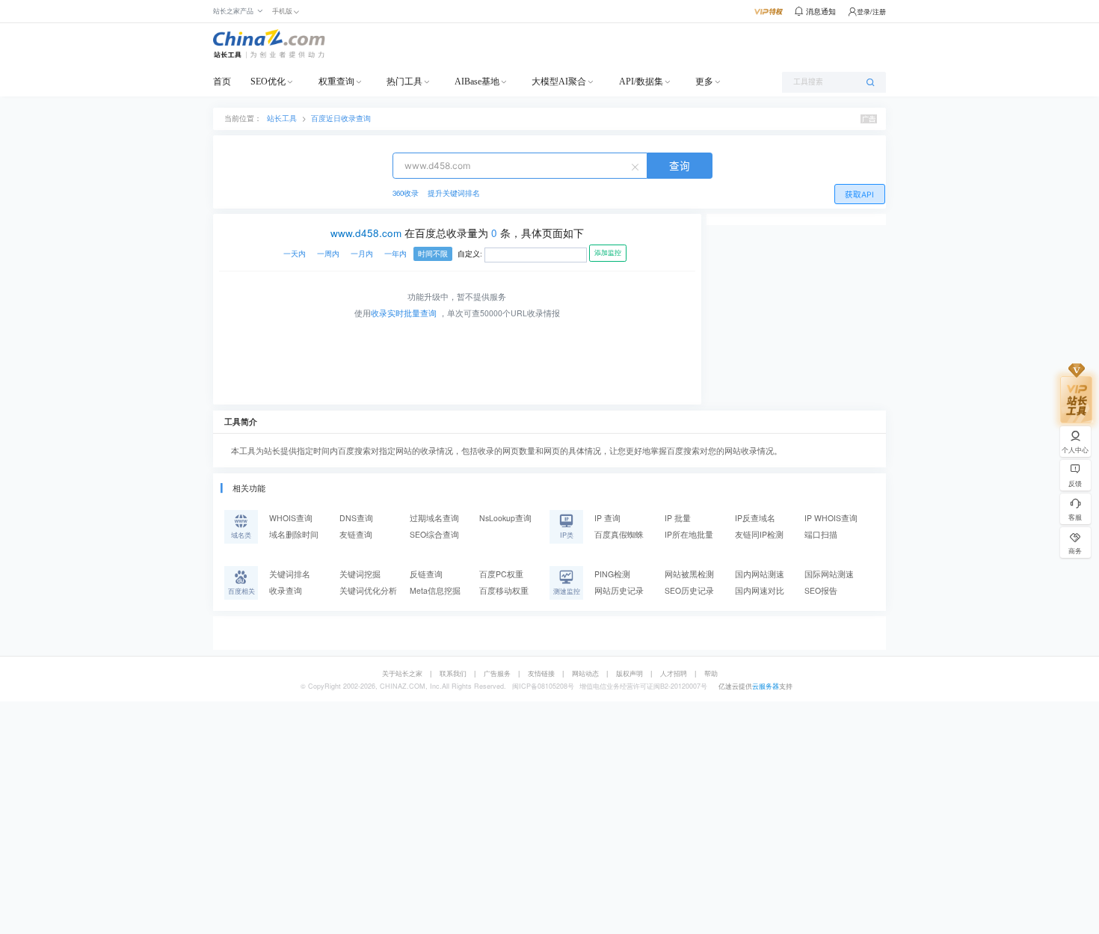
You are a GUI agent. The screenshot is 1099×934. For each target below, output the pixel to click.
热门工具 (404, 81)
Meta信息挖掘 (435, 590)
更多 (704, 81)
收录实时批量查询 (404, 313)
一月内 (362, 254)
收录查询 (285, 590)
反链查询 (426, 574)
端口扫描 (820, 534)
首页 (222, 81)
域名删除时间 (293, 534)
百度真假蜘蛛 (619, 534)
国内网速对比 (759, 590)
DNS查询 (356, 517)
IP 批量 (678, 517)
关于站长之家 (402, 673)
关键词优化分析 (368, 590)
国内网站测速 (759, 574)
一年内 (395, 254)
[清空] (637, 166)
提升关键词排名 (454, 193)
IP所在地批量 (689, 534)
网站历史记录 (619, 590)
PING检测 (612, 574)
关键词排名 (289, 574)
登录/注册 (871, 11)
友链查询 (355, 534)
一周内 (328, 254)
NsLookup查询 (505, 517)
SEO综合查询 (434, 534)
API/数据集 (641, 81)
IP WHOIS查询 (831, 517)
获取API (859, 195)
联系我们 (453, 673)
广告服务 (497, 673)
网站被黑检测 (689, 574)
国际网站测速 (829, 574)
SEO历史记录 (689, 590)
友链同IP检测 (759, 534)
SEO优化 (268, 81)
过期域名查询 (434, 517)
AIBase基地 (477, 81)
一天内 (294, 254)
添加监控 (607, 252)
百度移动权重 (504, 590)
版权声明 (629, 673)
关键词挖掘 (360, 574)
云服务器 (765, 686)
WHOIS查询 (291, 517)
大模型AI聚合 (559, 81)
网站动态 (585, 673)
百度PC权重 (501, 574)
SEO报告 (820, 590)
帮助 (711, 673)
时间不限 (433, 254)
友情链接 (541, 673)
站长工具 (282, 118)
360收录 (405, 193)
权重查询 (336, 81)
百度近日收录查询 (341, 118)
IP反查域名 (755, 517)
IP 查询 (607, 517)
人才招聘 (673, 673)
